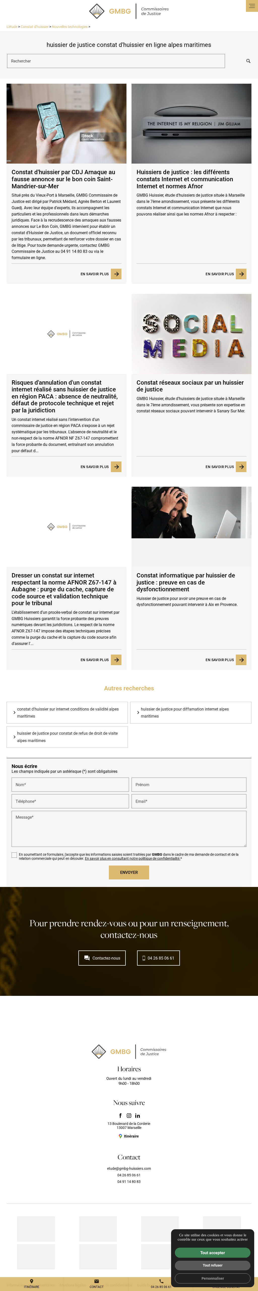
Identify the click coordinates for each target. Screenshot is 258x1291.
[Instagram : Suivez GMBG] (129, 1115)
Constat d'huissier (35, 26)
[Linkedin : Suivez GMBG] (137, 1115)
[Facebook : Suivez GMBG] (120, 1115)
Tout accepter (212, 1252)
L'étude (12, 26)
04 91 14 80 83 (129, 1181)
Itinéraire (31, 1284)
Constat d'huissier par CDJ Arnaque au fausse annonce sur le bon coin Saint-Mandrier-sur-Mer (63, 179)
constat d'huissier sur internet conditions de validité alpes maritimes (68, 712)
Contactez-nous (102, 958)
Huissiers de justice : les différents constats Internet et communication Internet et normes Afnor (185, 179)
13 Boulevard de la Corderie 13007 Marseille (129, 1125)
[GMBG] (129, 11)
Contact (97, 1284)
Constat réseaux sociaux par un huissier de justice (190, 385)
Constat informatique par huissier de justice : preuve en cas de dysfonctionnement (186, 582)
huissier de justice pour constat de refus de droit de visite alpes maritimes (67, 736)
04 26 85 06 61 (161, 958)
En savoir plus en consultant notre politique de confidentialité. (132, 858)
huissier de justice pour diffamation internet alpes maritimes (185, 712)
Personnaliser (213, 1278)
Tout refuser (212, 1265)
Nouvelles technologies (70, 26)
